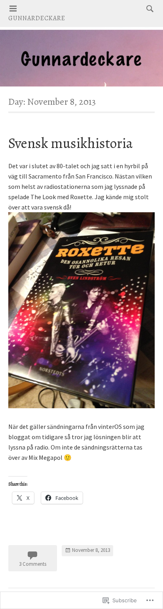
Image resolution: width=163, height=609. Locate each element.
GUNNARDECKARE (36, 18)
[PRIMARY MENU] (13, 8)
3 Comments (32, 564)
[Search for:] (148, 8)
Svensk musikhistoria (70, 143)
